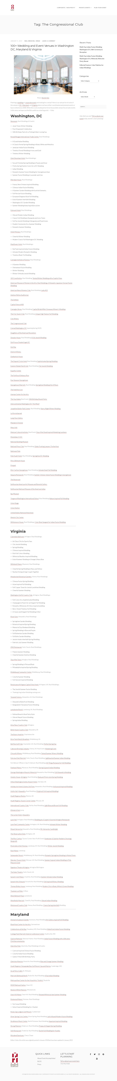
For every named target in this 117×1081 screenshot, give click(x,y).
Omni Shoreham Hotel (18, 158)
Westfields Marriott (17, 900)
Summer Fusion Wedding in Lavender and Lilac (28, 175)
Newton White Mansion (18, 990)
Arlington (24, 777)
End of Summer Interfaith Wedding (24, 199)
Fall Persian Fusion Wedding (22, 193)
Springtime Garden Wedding (22, 621)
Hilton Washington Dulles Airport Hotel (24, 782)
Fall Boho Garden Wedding (21, 636)
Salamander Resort (17, 855)
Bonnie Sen (45, 98)
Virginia (34, 105)
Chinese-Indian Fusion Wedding (23, 187)
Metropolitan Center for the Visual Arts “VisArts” (27, 980)
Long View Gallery (17, 418)
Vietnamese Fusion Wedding (22, 267)
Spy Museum (15, 494)
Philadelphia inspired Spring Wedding (25, 667)
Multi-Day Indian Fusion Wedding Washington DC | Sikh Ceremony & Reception (91, 49)
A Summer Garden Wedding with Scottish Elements (29, 190)
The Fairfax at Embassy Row (20, 375)
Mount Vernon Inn (16, 829)
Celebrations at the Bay (18, 929)
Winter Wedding (18, 270)
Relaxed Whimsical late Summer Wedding (52, 994)
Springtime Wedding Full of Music (47, 385)
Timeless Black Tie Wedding (22, 255)
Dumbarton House (17, 356)
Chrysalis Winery (16, 753)
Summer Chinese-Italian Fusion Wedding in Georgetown (52, 475)
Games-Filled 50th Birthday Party (24, 957)
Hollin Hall (14, 791)
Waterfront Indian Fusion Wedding (58, 929)
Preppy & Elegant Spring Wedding (50, 1026)
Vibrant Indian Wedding (49, 900)
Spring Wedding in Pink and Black (23, 664)
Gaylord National (16, 939)
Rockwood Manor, (17, 999)
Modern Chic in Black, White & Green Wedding (57, 886)
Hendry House (15, 777)
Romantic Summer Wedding (22, 227)
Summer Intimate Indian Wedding (52, 877)
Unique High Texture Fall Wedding (46, 314)
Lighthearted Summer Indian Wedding (57, 758)
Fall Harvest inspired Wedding (23, 680)
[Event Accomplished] (12, 7)
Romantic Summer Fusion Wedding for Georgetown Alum (31, 172)
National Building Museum (19, 442)
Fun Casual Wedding (19, 1004)
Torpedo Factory (16, 697)
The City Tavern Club (17, 314)
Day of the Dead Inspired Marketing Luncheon (51, 432)
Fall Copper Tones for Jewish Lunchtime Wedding (29, 587)
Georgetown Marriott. (18, 385)
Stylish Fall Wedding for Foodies (49, 1031)
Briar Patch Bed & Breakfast (20, 739)
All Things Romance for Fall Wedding (58, 763)
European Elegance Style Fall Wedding (25, 196)
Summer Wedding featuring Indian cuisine (26, 205)
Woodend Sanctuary (17, 1035)
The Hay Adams (16, 399)
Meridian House (16, 180)
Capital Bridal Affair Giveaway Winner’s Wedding (48, 309)
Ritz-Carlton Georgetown (19, 470)
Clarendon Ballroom (17, 537)
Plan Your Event (100, 7)
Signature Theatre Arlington (20, 867)
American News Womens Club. (21, 290)
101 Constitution (16, 278)
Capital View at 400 (17, 304)
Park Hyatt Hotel (16, 456)
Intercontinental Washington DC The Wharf (25, 404)
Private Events (84, 7)
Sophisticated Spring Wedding (47, 361)
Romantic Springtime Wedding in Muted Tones (60, 855)
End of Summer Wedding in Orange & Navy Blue (28, 559)
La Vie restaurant (16, 413)
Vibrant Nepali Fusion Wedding (23, 717)
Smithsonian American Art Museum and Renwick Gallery (29, 484)
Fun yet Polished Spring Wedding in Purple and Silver (30, 163)
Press (39, 1064)
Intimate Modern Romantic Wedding (25, 252)
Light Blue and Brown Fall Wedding (55, 805)
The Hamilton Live (17, 390)
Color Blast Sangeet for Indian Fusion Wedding (50, 522)
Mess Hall (14, 427)
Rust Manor (14, 851)
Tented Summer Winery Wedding (52, 753)
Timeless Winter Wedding (21, 153)
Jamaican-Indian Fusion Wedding (23, 147)
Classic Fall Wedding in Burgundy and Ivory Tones (29, 218)
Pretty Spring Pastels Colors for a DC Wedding (28, 166)
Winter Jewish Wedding (56, 846)
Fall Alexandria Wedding (63, 772)
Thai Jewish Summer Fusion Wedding (25, 689)
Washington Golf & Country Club (21, 595)
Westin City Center (17, 517)
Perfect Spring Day (50, 744)
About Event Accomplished (46, 1058)
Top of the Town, (16, 660)
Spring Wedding (18, 547)
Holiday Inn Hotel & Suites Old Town (23, 786)
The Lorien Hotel (16, 815)
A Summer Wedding (19, 264)
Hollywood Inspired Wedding (62, 786)
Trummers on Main (17, 891)
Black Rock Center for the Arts (21, 924)
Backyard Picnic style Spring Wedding (50, 777)
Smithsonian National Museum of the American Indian (28, 489)
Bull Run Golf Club (17, 744)
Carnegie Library (16, 309)
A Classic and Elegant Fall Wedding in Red (26, 612)
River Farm (14, 617)
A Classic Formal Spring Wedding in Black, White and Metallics (33, 144)
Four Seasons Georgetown (19, 380)
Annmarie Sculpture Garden (20, 920)
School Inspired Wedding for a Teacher (25, 1007)
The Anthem (15, 300)
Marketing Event (50, 749)
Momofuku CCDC (16, 437)
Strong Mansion (16, 1026)
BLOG (39, 1061)
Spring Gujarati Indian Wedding (49, 768)
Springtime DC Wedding (41, 456)
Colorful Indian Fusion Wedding (23, 954)
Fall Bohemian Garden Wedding (23, 633)
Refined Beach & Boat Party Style (24, 714)
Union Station (15, 508)
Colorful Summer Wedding (21, 677)
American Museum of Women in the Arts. (24, 283)
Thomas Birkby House (18, 886)
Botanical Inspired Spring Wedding (24, 624)
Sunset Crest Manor (17, 877)
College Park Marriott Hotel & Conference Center (27, 934)
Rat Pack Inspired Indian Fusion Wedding (26, 249)
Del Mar (13, 347)
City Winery (15, 319)
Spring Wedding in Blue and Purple (24, 630)
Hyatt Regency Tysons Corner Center (23, 801)
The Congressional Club (18, 323)
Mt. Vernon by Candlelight (49, 829)
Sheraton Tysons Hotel (18, 860)
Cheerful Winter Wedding (21, 236)
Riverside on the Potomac (19, 846)
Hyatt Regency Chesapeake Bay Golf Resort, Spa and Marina (31, 966)
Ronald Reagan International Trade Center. (25, 137)
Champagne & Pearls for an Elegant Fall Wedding (29, 603)
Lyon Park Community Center (20, 824)
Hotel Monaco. (15, 232)
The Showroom (15, 479)
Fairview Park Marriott (18, 758)
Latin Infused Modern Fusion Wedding (59, 1016)
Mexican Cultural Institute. (19, 432)
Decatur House (16, 338)
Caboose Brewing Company (20, 749)
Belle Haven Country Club (19, 730)
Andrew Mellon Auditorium (20, 295)
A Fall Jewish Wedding (38, 338)
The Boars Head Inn (17, 734)
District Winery (16, 352)
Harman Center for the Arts (20, 394)
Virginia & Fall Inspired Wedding (47, 791)
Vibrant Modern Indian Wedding (23, 215)
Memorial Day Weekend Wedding (24, 627)
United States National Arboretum (22, 513)
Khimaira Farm (15, 810)
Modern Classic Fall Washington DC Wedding (28, 239)
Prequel (13, 465)
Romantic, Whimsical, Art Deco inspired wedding (29, 606)
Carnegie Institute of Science (20, 260)
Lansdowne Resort (17, 709)
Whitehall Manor (16, 564)
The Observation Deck (18, 834)
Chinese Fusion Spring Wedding (23, 581)
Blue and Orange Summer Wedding (51, 961)
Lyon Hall (14, 820)
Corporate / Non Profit (66, 7)
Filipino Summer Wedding (21, 652)
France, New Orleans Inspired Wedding (25, 184)
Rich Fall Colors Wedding (21, 553)
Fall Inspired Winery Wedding (54, 882)
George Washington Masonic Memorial (24, 772)
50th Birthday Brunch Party (38, 399)
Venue (38, 41)
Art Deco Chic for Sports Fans (22, 541)
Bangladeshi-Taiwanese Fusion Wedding (26, 705)
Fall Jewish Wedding (46, 366)
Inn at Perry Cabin (16, 971)
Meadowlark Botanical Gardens (21, 577)
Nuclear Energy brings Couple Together (26, 572)
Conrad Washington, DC (19, 328)
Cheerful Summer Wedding (21, 590)
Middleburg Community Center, (21, 672)
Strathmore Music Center (19, 1021)
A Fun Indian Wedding (52, 976)
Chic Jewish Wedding (20, 544)
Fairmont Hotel (16, 210)
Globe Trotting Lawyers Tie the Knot (47, 446)
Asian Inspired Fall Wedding (22, 584)
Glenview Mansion (17, 961)
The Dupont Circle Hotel (19, 361)
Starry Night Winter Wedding (50, 409)
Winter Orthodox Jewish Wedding (24, 273)
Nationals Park (15, 451)
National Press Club (17, 446)
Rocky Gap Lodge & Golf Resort (21, 1012)
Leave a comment (48, 41)
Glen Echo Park (15, 946)
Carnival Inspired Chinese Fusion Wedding (27, 951)
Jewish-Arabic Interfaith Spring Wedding (26, 639)
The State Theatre (17, 872)
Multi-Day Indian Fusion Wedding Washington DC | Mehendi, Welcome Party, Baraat (92, 58)
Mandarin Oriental (17, 423)
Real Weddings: (42, 283)
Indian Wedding (18, 169)
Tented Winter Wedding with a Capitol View (47, 278)
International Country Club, (20, 805)
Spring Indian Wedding (20, 720)
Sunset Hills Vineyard (18, 882)
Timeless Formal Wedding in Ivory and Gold (27, 150)
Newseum (14, 121)
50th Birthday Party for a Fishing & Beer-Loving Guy (30, 132)
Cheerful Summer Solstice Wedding (24, 655)
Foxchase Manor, (16, 768)
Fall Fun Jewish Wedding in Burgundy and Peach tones (30, 221)
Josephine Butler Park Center (20, 409)
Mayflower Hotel (16, 244)
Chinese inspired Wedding (21, 550)
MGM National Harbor (18, 985)
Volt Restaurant (16, 1031)
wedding (20, 102)
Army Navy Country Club (19, 725)
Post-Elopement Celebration (22, 129)
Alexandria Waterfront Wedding (23, 702)
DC (20, 105)
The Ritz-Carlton (16, 839)
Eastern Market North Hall (19, 366)
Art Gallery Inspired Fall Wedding (57, 920)
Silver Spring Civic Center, (19, 1016)
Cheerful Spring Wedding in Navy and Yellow (27, 569)
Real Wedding (30, 41)
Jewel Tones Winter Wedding (22, 126)
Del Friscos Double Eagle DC (20, 342)
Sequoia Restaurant (17, 475)
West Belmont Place (17, 896)
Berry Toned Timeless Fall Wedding (24, 609)
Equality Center (16, 371)
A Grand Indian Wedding (21, 141)
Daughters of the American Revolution (23, 333)
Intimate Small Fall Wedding (47, 470)
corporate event (30, 102)
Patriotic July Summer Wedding (23, 642)
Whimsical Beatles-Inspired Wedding (25, 556)
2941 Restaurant (16, 647)
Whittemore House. (17, 522)
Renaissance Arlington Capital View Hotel (25, 685)
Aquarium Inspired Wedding (58, 1021)
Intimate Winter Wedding (58, 824)
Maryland (25, 105)
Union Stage (15, 503)
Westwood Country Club (19, 905)
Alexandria (21, 791)
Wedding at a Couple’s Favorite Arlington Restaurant (52, 820)
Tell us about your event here (69, 1061)
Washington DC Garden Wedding (24, 202)
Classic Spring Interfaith (51, 905)
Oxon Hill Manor (16, 994)
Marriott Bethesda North (19, 976)
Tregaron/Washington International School (25, 498)
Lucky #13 (44, 290)
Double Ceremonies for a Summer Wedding (27, 224)
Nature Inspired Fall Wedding (59, 498)
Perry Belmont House (18, 461)
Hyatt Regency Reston (18, 796)
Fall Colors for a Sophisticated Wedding (26, 600)
